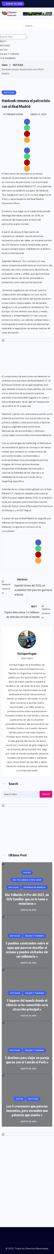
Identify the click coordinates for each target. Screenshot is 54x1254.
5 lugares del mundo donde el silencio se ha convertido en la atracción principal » (27, 1004)
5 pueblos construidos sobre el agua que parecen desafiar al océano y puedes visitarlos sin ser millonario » (27, 949)
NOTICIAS (5, 45)
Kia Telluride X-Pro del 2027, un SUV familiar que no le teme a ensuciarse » (27, 898)
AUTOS (4, 49)
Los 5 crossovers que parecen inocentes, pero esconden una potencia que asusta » (27, 1110)
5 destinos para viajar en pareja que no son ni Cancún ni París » (27, 1059)
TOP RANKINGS (8, 58)
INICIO (3, 41)
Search (46, 794)
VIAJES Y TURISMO (9, 54)
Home (5, 64)
